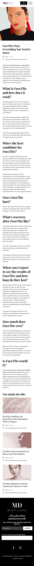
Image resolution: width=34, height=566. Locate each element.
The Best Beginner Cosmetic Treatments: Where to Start (15, 485)
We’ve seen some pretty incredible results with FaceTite (16, 371)
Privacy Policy (18, 559)
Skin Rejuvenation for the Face (16, 60)
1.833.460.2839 (17, 515)
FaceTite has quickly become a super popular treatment (16, 66)
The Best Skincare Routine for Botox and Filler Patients (16, 453)
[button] (30, 3)
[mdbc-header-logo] (7, 3)
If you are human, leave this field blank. (13, 534)
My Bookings (23, 3)
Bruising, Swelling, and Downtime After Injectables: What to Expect (15, 419)
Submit (28, 528)
